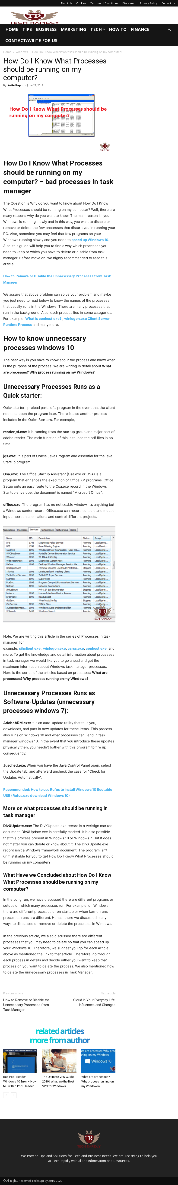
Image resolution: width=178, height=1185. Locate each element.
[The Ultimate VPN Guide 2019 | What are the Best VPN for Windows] (59, 1061)
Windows (22, 52)
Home (11, 29)
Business (46, 29)
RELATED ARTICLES (59, 1031)
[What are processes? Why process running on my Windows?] (98, 1061)
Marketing (73, 29)
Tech (96, 29)
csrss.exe (76, 648)
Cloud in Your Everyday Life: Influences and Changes (94, 1002)
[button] (169, 29)
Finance (140, 29)
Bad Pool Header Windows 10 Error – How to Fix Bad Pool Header (20, 1081)
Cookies (81, 3)
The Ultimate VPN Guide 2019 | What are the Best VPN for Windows (58, 1081)
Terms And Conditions (104, 3)
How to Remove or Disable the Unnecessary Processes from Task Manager (26, 1005)
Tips (27, 29)
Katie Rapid (15, 85)
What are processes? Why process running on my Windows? (97, 1081)
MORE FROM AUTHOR (59, 1040)
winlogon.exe (54, 648)
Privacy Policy (148, 3)
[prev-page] (6, 1095)
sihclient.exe (30, 648)
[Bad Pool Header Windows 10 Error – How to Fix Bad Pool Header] (20, 1061)
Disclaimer (129, 3)
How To (118, 29)
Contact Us (168, 3)
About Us (66, 3)
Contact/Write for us (31, 40)
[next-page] (13, 1095)
